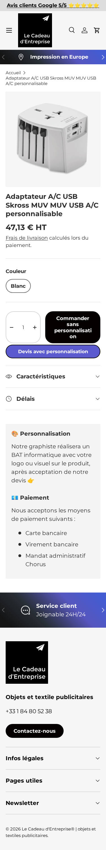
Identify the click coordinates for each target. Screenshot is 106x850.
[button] (97, 30)
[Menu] (9, 30)
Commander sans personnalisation (73, 327)
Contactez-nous (35, 731)
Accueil (13, 72)
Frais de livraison (27, 238)
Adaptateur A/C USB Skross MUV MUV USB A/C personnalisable (51, 80)
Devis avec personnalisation (53, 351)
